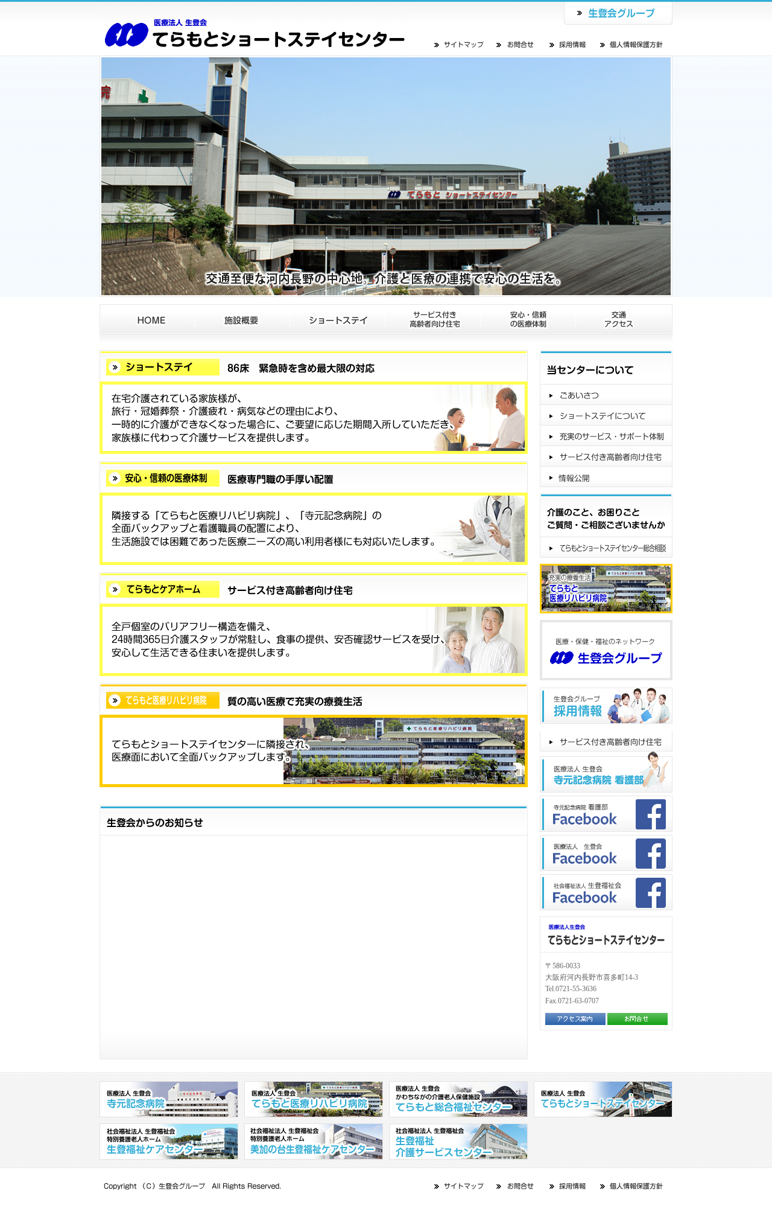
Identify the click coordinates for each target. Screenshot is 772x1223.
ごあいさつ (606, 395)
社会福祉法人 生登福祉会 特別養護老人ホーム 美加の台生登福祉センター (313, 1141)
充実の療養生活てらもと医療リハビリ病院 (606, 588)
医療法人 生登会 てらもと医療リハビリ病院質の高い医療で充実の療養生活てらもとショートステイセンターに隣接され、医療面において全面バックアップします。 (314, 735)
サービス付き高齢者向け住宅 (433, 319)
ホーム (147, 319)
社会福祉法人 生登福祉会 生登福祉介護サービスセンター (458, 1141)
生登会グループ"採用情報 (606, 706)
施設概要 (242, 319)
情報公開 (606, 477)
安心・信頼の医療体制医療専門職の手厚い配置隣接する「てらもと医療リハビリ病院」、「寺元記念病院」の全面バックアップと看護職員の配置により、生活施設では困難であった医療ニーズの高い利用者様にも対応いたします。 (314, 513)
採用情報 (568, 44)
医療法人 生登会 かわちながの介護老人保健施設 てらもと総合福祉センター (458, 1099)
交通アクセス (624, 319)
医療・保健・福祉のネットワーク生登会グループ (606, 650)
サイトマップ (459, 44)
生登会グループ (618, 12)
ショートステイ (337, 319)
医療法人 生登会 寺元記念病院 (169, 1099)
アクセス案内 (575, 1019)
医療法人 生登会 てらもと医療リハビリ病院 (313, 1099)
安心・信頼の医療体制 (528, 319)
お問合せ (515, 44)
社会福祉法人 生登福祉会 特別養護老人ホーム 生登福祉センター (169, 1141)
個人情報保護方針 (632, 44)
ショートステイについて (606, 415)
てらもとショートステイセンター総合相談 (606, 547)
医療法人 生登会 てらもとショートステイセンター (255, 28)
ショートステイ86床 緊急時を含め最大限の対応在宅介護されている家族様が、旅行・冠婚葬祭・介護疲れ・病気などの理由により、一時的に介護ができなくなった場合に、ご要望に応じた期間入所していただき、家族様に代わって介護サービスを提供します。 (314, 402)
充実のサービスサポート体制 (606, 436)
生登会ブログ (606, 741)
